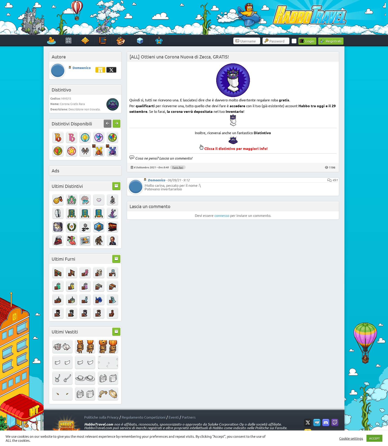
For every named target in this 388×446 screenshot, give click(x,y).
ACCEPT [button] (374, 438)
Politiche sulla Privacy (101, 417)
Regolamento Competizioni (143, 417)
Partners (189, 417)
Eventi (174, 417)
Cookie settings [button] (351, 438)
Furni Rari (177, 167)
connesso (221, 215)
